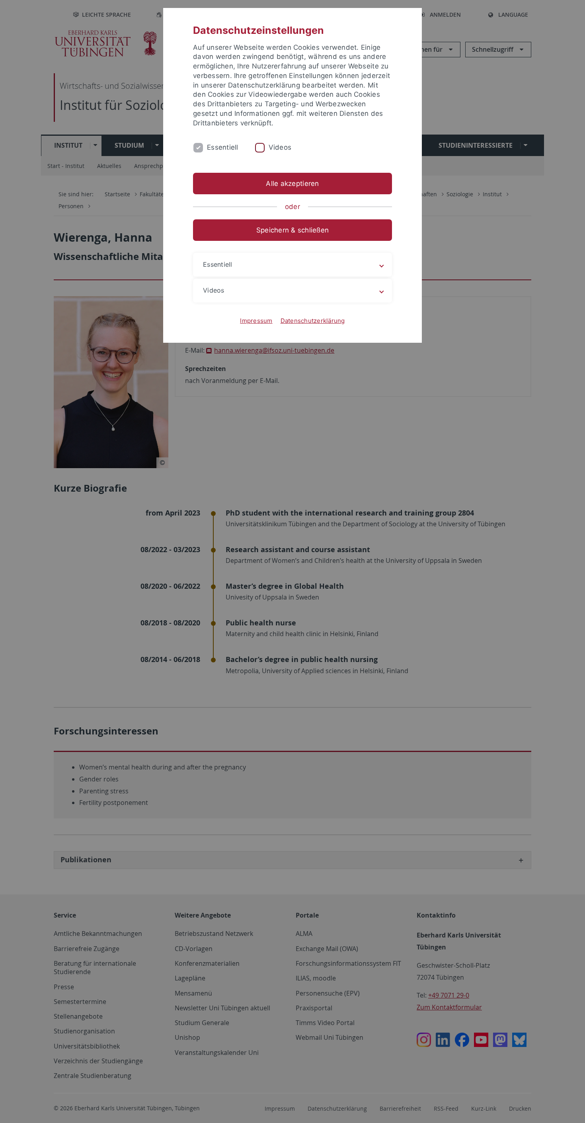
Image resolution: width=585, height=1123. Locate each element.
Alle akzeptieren (292, 183)
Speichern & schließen (292, 230)
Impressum (256, 320)
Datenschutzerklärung (313, 320)
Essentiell (222, 147)
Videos (280, 147)
